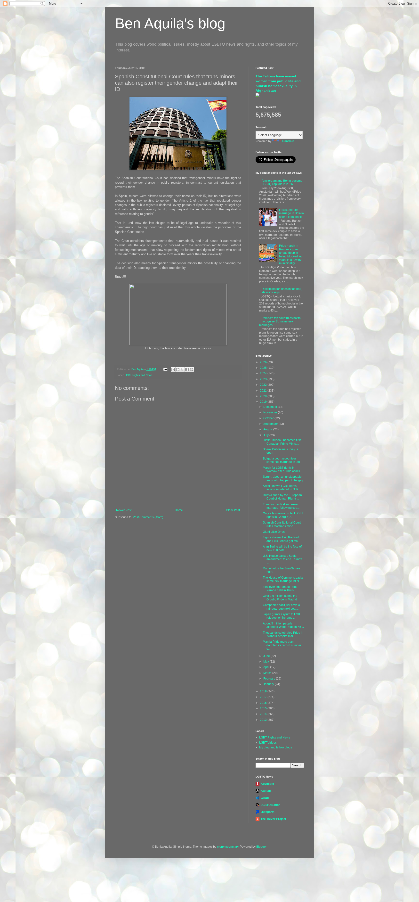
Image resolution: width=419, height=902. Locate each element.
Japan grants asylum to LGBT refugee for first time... (282, 616)
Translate (288, 141)
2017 (263, 697)
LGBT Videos (268, 742)
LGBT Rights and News (139, 375)
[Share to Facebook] (187, 369)
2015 (263, 708)
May (266, 661)
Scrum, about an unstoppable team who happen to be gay (283, 478)
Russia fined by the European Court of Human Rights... (282, 496)
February (269, 678)
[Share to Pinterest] (191, 369)
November (270, 412)
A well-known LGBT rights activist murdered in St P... (281, 487)
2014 (263, 714)
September (271, 424)
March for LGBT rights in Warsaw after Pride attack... (282, 469)
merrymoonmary (227, 846)
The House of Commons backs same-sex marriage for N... (283, 579)
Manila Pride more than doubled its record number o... (282, 645)
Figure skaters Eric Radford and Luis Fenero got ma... (281, 539)
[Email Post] (165, 369)
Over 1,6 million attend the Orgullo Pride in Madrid (280, 597)
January (269, 684)
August (268, 429)
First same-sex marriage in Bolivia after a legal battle (291, 213)
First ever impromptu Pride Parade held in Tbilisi (280, 588)
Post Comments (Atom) (148, 517)
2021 (263, 390)
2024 (263, 373)
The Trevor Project (273, 819)
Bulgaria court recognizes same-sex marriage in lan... (282, 460)
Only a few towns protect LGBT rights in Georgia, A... (283, 515)
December (270, 407)
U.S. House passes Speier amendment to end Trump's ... (282, 559)
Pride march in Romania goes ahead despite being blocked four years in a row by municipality (291, 254)
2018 (263, 691)
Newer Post (123, 510)
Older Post (233, 510)
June (267, 656)
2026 (263, 362)
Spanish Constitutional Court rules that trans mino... (282, 524)
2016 (263, 703)
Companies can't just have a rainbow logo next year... (281, 606)
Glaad (265, 798)
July (266, 435)
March (267, 673)
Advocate (267, 784)
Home (179, 510)
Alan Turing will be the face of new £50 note (282, 548)
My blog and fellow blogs (275, 747)
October (268, 418)
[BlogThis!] (177, 369)
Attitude (266, 791)
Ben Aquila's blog (170, 23)
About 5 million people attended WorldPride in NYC (283, 625)
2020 (263, 396)
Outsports (267, 812)
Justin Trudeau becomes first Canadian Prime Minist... (282, 441)
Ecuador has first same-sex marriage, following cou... (281, 506)
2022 (263, 384)
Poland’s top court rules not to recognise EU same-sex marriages (280, 321)
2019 (263, 401)
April (266, 667)
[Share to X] (182, 369)
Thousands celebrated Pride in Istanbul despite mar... (283, 634)
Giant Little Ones (274, 531)
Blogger (261, 846)
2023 (263, 379)
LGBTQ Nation (270, 805)
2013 (263, 720)
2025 (263, 367)
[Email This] (173, 369)
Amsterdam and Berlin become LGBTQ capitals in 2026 (282, 182)
